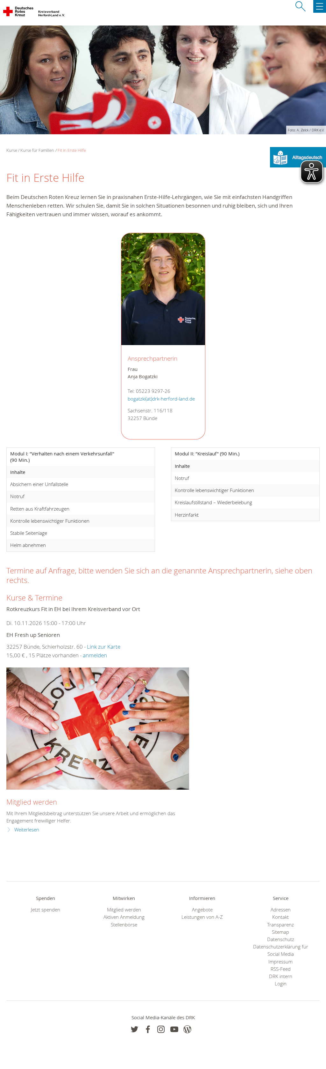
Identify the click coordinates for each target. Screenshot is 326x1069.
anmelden (95, 655)
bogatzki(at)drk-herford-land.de (161, 399)
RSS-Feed (281, 969)
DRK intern (280, 976)
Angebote (202, 910)
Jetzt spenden (45, 910)
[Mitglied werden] (97, 728)
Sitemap (280, 932)
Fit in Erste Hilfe (72, 150)
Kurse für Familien (37, 150)
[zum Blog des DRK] (187, 1029)
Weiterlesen (26, 830)
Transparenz (280, 925)
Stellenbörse (124, 925)
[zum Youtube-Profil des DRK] (174, 1029)
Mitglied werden (31, 802)
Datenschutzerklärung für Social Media (280, 950)
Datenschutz (280, 939)
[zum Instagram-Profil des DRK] (161, 1029)
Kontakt (280, 917)
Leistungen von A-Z (202, 917)
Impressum (280, 962)
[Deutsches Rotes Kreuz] (18, 13)
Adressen (281, 910)
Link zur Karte (103, 646)
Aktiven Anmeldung (124, 917)
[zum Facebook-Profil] (134, 1029)
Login (281, 984)
